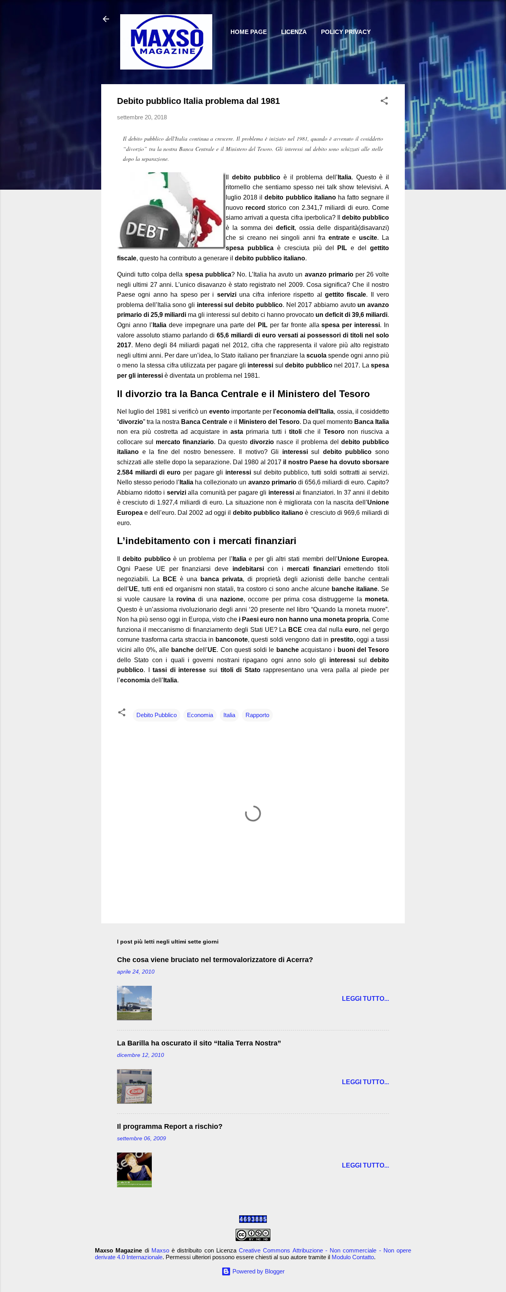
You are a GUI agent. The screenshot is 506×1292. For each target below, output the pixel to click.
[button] (384, 102)
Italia (229, 715)
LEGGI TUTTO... (365, 998)
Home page (248, 31)
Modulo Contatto (353, 1257)
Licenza (294, 31)
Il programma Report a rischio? (170, 1126)
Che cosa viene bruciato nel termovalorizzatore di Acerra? (215, 960)
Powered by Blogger (258, 1271)
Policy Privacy (346, 31)
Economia (200, 715)
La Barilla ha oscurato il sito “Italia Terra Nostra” (199, 1043)
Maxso (160, 1250)
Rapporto (257, 715)
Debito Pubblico (156, 715)
